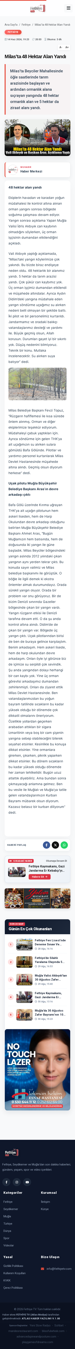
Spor (6, 1238)
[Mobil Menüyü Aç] (68, 8)
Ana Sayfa (11, 24)
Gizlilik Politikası (13, 1266)
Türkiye (7, 1223)
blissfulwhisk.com (53, 1331)
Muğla (7, 1216)
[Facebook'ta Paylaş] (46, 845)
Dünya (7, 1231)
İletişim (45, 1202)
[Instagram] (17, 1182)
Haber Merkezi (31, 171)
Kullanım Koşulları (14, 1273)
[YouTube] (27, 1182)
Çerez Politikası (13, 1287)
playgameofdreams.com (37, 1342)
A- (60, 47)
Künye (45, 1209)
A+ (67, 47)
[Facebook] (6, 1182)
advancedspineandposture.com (36, 1336)
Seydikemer (10, 1209)
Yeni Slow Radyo (40, 1325)
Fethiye (26, 24)
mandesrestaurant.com (23, 1331)
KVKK (7, 1280)
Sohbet (58, 1325)
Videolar (8, 1245)
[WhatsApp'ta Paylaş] (64, 845)
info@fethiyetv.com (59, 1269)
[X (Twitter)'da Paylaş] (55, 845)
